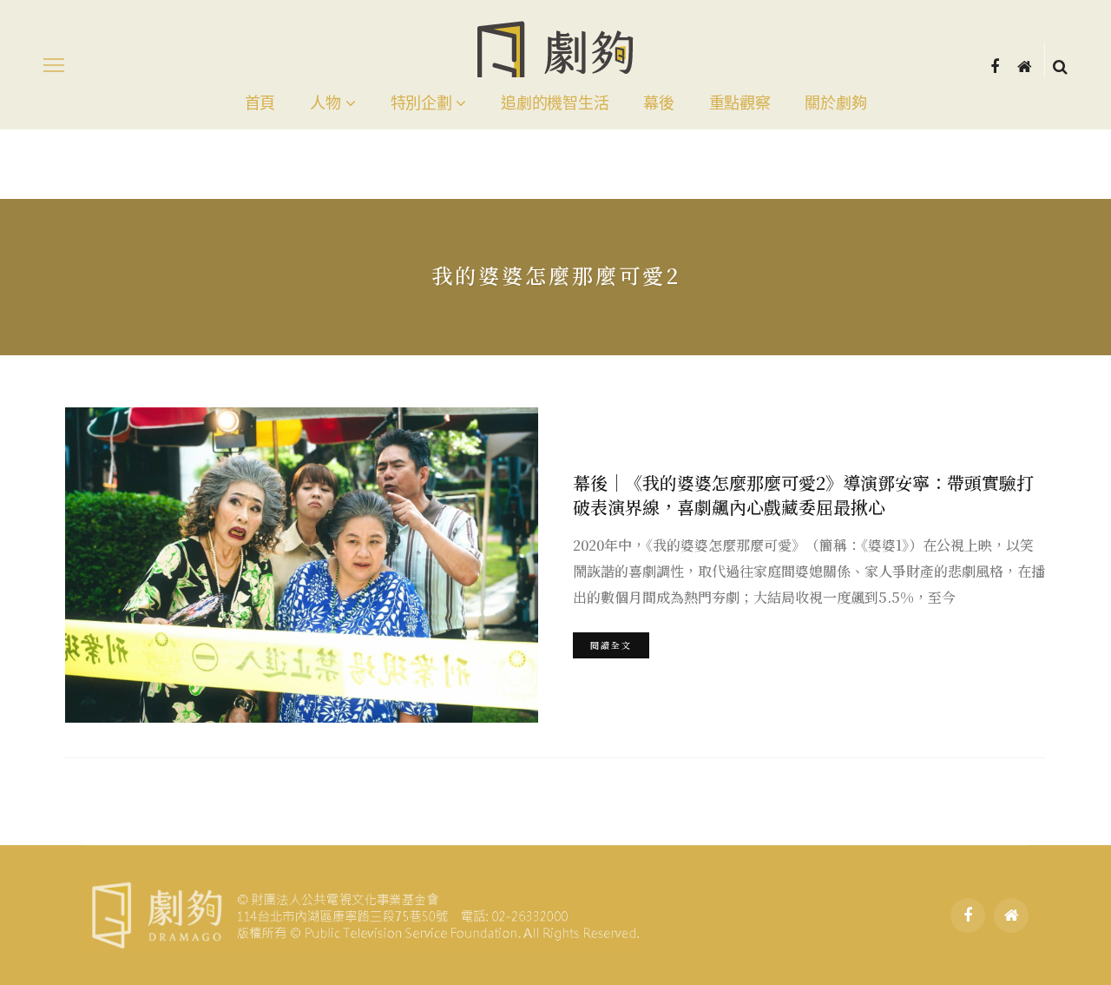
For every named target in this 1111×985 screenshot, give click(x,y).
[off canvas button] (53, 65)
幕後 (658, 103)
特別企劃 (421, 103)
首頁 (260, 103)
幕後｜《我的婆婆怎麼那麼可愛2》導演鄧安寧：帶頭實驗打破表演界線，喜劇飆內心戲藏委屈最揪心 (803, 494)
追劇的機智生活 (554, 103)
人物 (325, 103)
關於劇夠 (835, 103)
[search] (1060, 65)
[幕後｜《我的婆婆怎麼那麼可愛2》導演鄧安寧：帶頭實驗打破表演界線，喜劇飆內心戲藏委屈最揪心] (301, 565)
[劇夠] (364, 913)
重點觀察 (740, 103)
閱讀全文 (611, 644)
